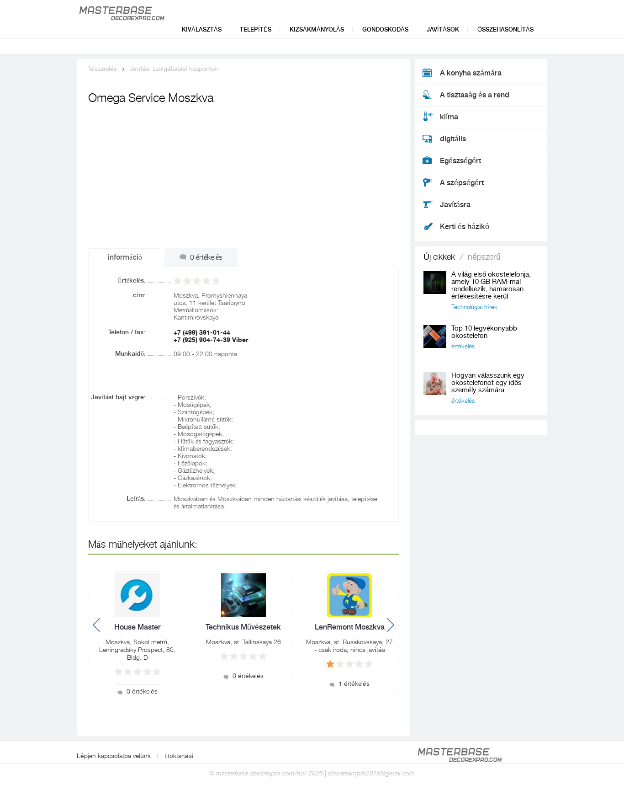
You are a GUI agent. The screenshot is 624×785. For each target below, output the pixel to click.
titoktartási (178, 756)
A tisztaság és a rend (474, 95)
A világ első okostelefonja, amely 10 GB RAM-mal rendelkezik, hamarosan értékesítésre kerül (491, 285)
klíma (449, 117)
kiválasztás (202, 29)
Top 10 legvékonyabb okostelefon (484, 332)
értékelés (463, 346)
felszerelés (102, 68)
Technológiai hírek (474, 307)
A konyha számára (471, 73)
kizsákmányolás (317, 29)
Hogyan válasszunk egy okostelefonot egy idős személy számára (487, 383)
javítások (443, 29)
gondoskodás (385, 29)
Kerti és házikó (464, 227)
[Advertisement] (243, 176)
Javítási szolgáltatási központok (174, 68)
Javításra (455, 205)
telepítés (255, 29)
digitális (453, 139)
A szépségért (462, 183)
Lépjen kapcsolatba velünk (114, 756)
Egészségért (460, 161)
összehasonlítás (505, 29)
